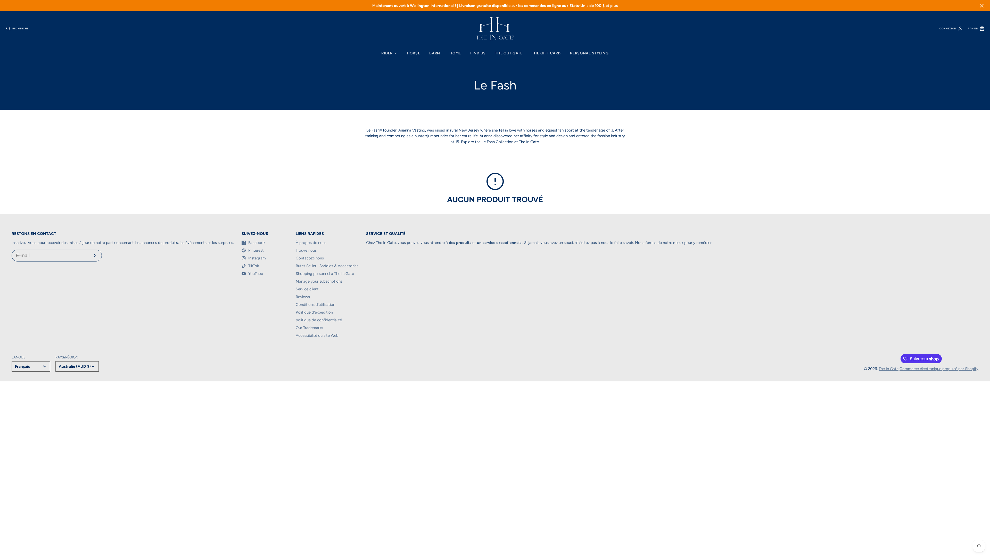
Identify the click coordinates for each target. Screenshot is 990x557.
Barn (434, 53)
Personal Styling (589, 53)
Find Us (478, 53)
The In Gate (888, 368)
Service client (307, 289)
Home (455, 53)
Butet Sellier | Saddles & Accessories (327, 266)
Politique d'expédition (314, 312)
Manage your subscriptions (319, 281)
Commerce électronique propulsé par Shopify (939, 368)
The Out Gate (509, 53)
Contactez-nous (310, 258)
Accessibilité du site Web (317, 335)
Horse (413, 53)
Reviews (303, 296)
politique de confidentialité (319, 320)
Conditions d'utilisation (315, 304)
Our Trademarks (309, 327)
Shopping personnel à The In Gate (325, 273)
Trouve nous (306, 250)
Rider (387, 53)
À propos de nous (311, 242)
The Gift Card (546, 53)
